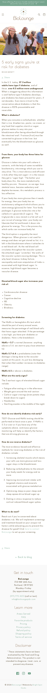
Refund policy (23, 630)
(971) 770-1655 (17, 596)
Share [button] (7, 78)
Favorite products (23, 621)
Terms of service (23, 637)
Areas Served (23, 614)
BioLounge (16, 685)
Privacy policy (23, 627)
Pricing (23, 624)
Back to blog (25, 557)
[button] (2, 14)
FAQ (23, 617)
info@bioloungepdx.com (23, 599)
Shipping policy (23, 634)
